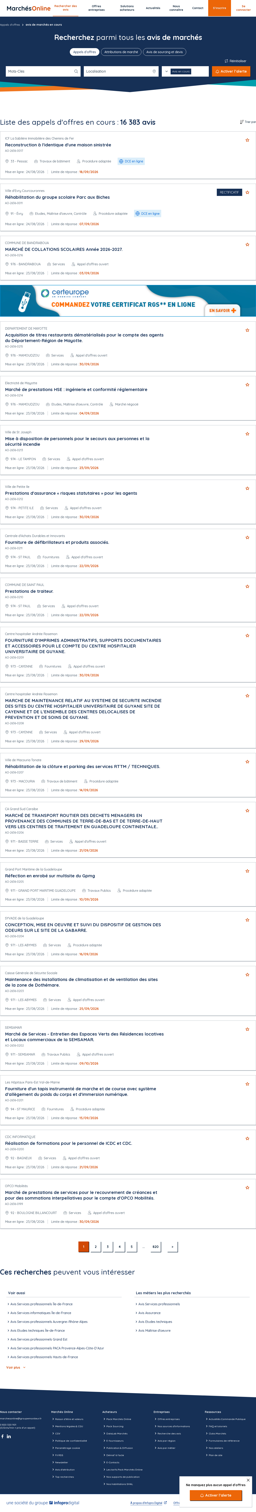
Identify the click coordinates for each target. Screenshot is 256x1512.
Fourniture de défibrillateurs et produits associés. (57, 542)
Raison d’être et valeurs (69, 1419)
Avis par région (166, 1440)
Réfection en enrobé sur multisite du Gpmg (50, 876)
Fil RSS (59, 1455)
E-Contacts (112, 1462)
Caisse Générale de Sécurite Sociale (31, 973)
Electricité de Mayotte (21, 383)
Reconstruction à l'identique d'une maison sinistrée (58, 145)
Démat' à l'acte (115, 1455)
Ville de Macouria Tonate (23, 760)
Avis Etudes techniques (155, 1322)
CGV (57, 1433)
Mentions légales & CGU (69, 1426)
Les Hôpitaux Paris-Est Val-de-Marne (32, 1082)
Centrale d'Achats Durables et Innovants (35, 536)
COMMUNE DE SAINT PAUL (24, 585)
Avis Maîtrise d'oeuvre (154, 1331)
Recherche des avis (169, 1433)
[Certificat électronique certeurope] (128, 301)
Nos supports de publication (123, 1476)
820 (156, 1247)
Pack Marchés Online (118, 1419)
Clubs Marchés (217, 1433)
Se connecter (243, 8)
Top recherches (64, 1476)
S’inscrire (219, 8)
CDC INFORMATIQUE (20, 1137)
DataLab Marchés (116, 1433)
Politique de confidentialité (71, 1440)
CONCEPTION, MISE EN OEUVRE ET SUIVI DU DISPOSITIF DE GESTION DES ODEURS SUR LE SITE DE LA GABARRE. (83, 927)
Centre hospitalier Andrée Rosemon (31, 634)
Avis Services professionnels (159, 1304)
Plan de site (215, 1455)
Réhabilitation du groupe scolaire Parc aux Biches (57, 197)
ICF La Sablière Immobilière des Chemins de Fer (39, 138)
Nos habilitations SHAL (119, 1484)
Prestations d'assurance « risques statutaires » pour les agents (71, 493)
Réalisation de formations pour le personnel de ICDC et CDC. (68, 1143)
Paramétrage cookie (67, 1447)
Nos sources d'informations (174, 1426)
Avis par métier (166, 1447)
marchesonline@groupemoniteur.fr (21, 1418)
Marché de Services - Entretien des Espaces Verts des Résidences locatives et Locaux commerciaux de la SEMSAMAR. (84, 1036)
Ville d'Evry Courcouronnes (25, 191)
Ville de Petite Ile (17, 487)
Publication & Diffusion (119, 1447)
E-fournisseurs (114, 1440)
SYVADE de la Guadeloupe (24, 918)
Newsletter (61, 1462)
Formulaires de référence (224, 1440)
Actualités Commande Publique (227, 1419)
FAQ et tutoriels (218, 1426)
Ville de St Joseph (18, 432)
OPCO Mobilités (16, 1186)
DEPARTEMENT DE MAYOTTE (26, 328)
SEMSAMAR (13, 1028)
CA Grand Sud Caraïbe (21, 809)
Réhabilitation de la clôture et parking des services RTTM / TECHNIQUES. (82, 766)
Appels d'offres (10, 24)
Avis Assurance (149, 1313)
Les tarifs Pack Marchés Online (124, 1469)
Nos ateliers (216, 1447)
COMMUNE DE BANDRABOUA (27, 243)
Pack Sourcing (114, 1426)
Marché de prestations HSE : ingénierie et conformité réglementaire (76, 389)
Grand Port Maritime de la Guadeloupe (33, 869)
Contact (197, 8)
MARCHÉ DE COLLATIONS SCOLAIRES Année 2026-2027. (64, 249)
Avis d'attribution (65, 1469)
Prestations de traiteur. (29, 591)
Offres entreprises (96, 8)
